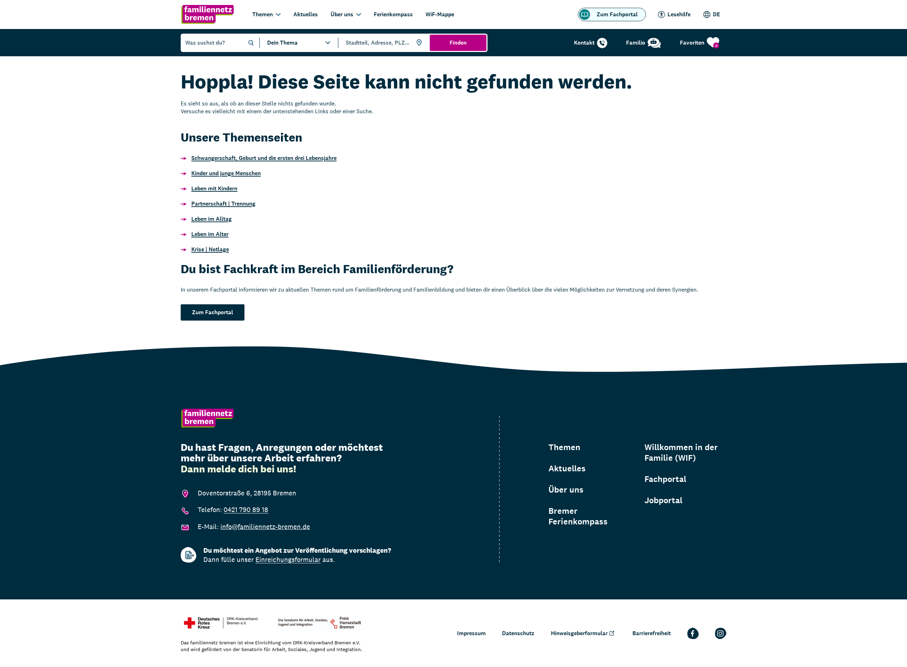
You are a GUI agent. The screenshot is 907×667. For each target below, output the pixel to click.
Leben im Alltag (211, 219)
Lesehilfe (679, 14)
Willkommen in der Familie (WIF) (681, 453)
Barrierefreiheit (651, 633)
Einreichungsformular (288, 559)
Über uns (342, 14)
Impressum (471, 633)
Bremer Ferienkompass (578, 516)
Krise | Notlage (210, 249)
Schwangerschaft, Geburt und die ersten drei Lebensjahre (264, 158)
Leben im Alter (210, 234)
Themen (262, 14)
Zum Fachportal (617, 14)
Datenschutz (518, 633)
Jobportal (663, 500)
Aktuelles (305, 14)
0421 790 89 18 (246, 509)
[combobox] (383, 42)
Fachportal (665, 479)
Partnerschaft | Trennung (223, 203)
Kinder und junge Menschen (226, 173)
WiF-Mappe (440, 14)
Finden (458, 42)
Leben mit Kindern (214, 188)
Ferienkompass (393, 14)
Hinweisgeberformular (579, 633)
